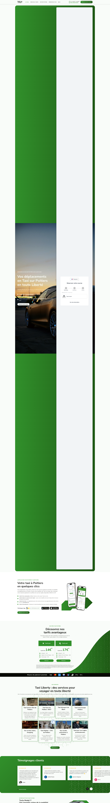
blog (59, 2)
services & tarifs (34, 2)
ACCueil (27, 2)
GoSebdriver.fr (26, 602)
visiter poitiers (43, 2)
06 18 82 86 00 (31, 296)
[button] (87, 788)
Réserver (47, 660)
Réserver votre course (86, 2)
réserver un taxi (52, 2)
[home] (20, 2)
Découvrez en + (55, 747)
